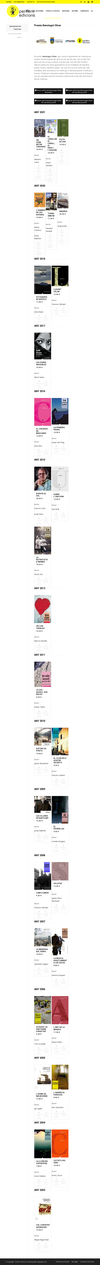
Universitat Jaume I (15, 33)
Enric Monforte (58, 1107)
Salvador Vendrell (49, 229)
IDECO (19, 37)
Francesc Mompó (59, 304)
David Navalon (49, 164)
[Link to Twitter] (92, 2)
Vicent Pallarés (40, 1176)
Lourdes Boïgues (58, 841)
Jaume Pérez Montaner (57, 899)
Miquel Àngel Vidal (41, 1240)
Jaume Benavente (41, 763)
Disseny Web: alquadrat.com (37, 1262)
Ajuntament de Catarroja (15, 27)
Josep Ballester (37, 237)
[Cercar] (92, 11)
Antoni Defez (57, 1042)
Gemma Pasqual (58, 975)
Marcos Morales (40, 641)
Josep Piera (38, 514)
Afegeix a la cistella (38, 170)
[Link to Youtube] (88, 2)
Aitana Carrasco (37, 228)
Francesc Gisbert (58, 775)
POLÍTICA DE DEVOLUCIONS (46, 2)
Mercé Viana (39, 377)
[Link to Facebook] (81, 2)
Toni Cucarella (39, 1044)
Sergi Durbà (62, 226)
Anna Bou (38, 446)
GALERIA (8, 2)
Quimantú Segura (41, 964)
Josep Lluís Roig (58, 442)
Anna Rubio (38, 312)
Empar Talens (39, 707)
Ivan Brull (55, 509)
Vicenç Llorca (57, 1175)
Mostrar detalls (38, 177)
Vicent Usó (38, 574)
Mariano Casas (37, 160)
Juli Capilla (38, 1108)
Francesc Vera (39, 508)
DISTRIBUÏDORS (19, 2)
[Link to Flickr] (84, 2)
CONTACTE (30, 2)
